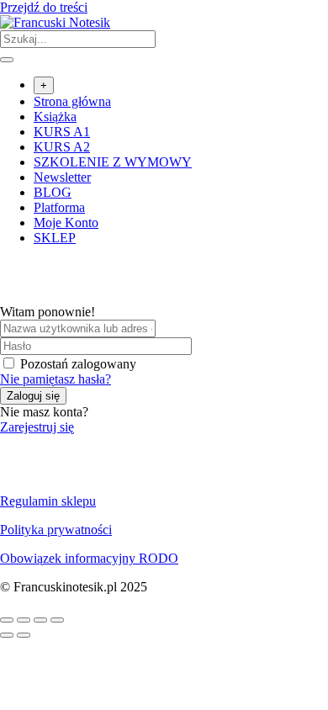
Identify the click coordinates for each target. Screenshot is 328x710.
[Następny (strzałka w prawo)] (23, 635)
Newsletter (62, 177)
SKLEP (55, 237)
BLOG (52, 192)
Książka (55, 116)
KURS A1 (62, 132)
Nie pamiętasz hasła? (55, 379)
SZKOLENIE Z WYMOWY (113, 162)
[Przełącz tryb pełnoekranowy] (23, 620)
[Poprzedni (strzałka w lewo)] (6, 635)
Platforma (59, 207)
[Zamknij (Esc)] (57, 620)
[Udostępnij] (40, 620)
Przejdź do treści (43, 7)
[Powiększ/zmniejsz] (6, 620)
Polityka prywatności (56, 529)
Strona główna (72, 101)
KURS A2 (62, 147)
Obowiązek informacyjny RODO (89, 558)
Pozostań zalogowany (78, 364)
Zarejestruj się (37, 427)
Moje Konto (66, 222)
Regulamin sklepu (48, 501)
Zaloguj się (33, 395)
